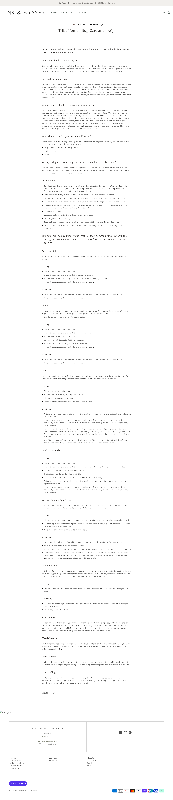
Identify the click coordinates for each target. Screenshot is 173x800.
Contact (83, 13)
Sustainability (53, 760)
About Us (90, 758)
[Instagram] (125, 732)
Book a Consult (68, 13)
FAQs (89, 766)
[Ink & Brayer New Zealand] (25, 12)
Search (89, 763)
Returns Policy (15, 760)
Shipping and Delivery (18, 763)
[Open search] (160, 12)
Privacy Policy (15, 768)
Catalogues (53, 758)
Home (72, 25)
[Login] (164, 12)
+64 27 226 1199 (47, 736)
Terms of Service (16, 766)
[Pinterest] (130, 732)
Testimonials (91, 760)
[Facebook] (120, 732)
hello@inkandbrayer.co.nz (47, 741)
